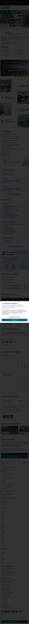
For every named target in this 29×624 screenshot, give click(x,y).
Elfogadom (14, 320)
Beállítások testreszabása (14, 317)
